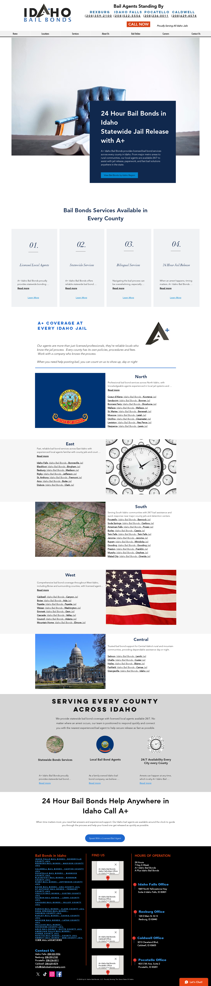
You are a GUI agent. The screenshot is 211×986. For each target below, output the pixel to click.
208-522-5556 (53, 954)
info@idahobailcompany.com (50, 966)
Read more (23, 288)
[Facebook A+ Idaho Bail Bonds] (59, 974)
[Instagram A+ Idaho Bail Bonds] (52, 974)
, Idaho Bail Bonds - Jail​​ (55, 485)
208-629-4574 (51, 963)
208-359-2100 (51, 957)
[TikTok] (45, 974)
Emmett (40, 938)
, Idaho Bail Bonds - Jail (132, 396)
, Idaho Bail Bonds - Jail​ (129, 422)
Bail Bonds (52, 916)
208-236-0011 (52, 960)
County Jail (54, 913)
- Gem (63, 938)
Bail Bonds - (54, 936)
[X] (38, 974)
